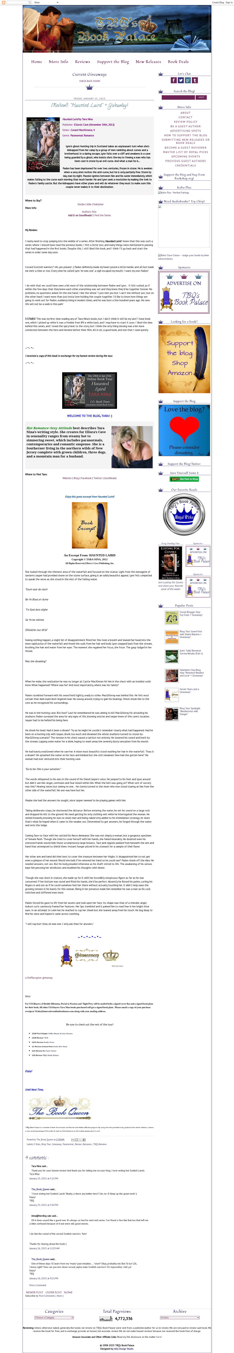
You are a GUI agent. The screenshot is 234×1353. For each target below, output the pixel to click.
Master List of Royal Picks (185, 152)
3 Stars (37, 1144)
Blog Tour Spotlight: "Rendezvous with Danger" (190, 711)
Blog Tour (46, 1144)
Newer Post (35, 1292)
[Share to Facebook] (84, 1140)
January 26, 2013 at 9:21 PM (43, 1278)
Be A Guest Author (185, 126)
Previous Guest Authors (185, 161)
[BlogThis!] (76, 1140)
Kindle (81, 204)
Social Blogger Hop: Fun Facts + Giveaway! (191, 613)
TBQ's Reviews (99, 1144)
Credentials (185, 165)
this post (96, 1131)
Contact (186, 117)
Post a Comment (37, 1285)
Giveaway (57, 1144)
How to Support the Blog (185, 135)
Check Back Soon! (89, 81)
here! (159, 1336)
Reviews (82, 62)
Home (36, 62)
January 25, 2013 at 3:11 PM (43, 1178)
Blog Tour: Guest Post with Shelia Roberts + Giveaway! (191, 634)
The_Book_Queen (40, 1189)
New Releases (148, 62)
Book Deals (178, 62)
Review (78, 1144)
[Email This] (73, 1140)
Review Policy (186, 121)
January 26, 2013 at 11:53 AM (44, 1248)
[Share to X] (80, 1140)
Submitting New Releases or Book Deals (186, 141)
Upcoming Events (185, 156)
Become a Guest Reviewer (186, 147)
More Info (58, 62)
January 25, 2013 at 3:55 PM (43, 1205)
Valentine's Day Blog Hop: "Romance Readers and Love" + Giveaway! (192, 672)
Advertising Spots (185, 130)
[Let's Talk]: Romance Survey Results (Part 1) (191, 652)
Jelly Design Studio (123, 1348)
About (186, 112)
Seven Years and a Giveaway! (189, 691)
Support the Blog (113, 62)
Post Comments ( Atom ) (51, 1295)
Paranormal (68, 1144)
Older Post (54, 1292)
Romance (87, 1144)
